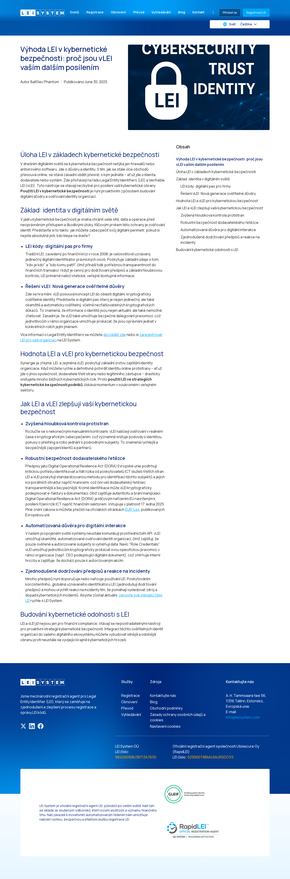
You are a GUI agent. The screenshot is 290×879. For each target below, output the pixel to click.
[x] (23, 726)
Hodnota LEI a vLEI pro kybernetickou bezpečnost (217, 200)
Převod (138, 12)
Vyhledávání (161, 12)
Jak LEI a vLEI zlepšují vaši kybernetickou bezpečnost (219, 207)
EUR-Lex (132, 509)
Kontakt (198, 12)
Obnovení (118, 12)
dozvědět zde (114, 334)
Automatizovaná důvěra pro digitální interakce (218, 229)
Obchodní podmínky (166, 708)
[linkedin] (32, 726)
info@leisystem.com (243, 717)
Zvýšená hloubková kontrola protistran (212, 215)
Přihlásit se (230, 12)
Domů (74, 12)
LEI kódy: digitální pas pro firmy (206, 186)
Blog (181, 12)
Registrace (95, 12)
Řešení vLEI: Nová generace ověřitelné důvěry (218, 193)
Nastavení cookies (165, 726)
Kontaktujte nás (163, 695)
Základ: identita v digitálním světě (203, 178)
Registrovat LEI (256, 12)
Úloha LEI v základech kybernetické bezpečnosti (216, 171)
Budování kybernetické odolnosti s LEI (207, 249)
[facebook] (41, 726)
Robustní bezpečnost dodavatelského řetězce (220, 222)
